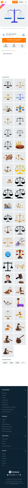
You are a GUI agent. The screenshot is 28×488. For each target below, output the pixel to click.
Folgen (23, 35)
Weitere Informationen (7, 52)
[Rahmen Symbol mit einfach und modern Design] (8, 350)
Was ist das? (14, 50)
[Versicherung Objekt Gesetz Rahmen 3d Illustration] (8, 144)
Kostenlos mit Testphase (14, 40)
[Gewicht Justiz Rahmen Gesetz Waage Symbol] (8, 387)
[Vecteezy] (2, 2)
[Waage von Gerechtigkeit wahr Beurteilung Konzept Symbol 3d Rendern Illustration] (8, 83)
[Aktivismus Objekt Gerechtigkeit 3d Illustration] (8, 435)
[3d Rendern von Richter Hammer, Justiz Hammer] (8, 217)
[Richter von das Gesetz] (8, 472)
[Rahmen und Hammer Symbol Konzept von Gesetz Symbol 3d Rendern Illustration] (8, 132)
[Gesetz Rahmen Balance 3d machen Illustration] (8, 375)
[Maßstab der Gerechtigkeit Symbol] (8, 362)
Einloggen (21, 2)
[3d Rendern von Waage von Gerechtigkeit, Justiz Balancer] (8, 459)
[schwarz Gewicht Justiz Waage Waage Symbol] (8, 447)
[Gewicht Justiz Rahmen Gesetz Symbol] (8, 265)
